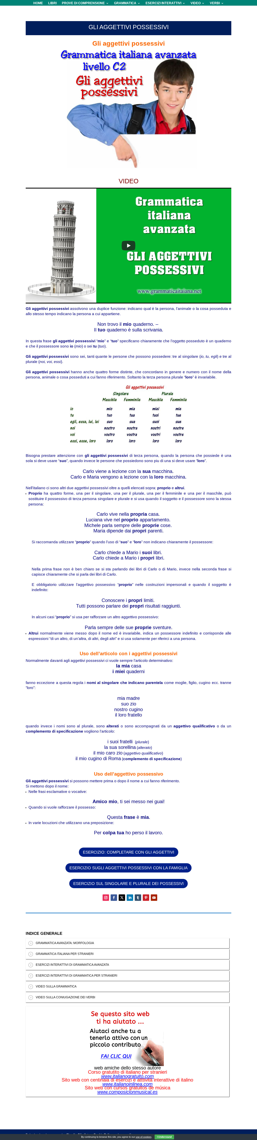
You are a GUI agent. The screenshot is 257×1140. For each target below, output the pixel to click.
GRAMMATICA (125, 3)
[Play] (128, 245)
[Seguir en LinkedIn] (130, 897)
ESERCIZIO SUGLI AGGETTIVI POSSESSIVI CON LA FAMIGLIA (128, 868)
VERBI (215, 3)
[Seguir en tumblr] (138, 897)
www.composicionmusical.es (127, 1092)
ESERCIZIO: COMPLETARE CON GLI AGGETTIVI (128, 852)
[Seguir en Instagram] (106, 897)
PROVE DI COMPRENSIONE (83, 3)
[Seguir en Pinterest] (146, 897)
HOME (38, 3)
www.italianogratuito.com (127, 1076)
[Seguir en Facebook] (114, 897)
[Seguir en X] (122, 897)
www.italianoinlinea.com (127, 1084)
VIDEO (196, 3)
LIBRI (52, 3)
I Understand (164, 1137)
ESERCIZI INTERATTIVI (163, 3)
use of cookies (143, 1137)
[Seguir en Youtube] (154, 897)
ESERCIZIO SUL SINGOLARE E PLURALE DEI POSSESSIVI (128, 883)
